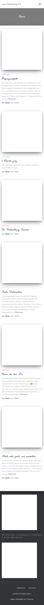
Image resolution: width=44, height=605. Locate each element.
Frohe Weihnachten (12, 291)
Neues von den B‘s (12, 373)
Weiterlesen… (12, 99)
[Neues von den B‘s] (22, 345)
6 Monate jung (9, 160)
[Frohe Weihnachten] (22, 262)
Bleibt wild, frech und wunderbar (19, 456)
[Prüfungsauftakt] (22, 49)
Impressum (21, 588)
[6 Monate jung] (22, 131)
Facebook (8, 588)
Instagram (12, 588)
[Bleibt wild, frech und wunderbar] (22, 427)
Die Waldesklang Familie (15, 229)
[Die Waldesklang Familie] (22, 200)
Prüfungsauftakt (10, 78)
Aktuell (5, 74)
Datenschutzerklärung (22, 594)
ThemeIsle (30, 599)
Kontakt (32, 588)
